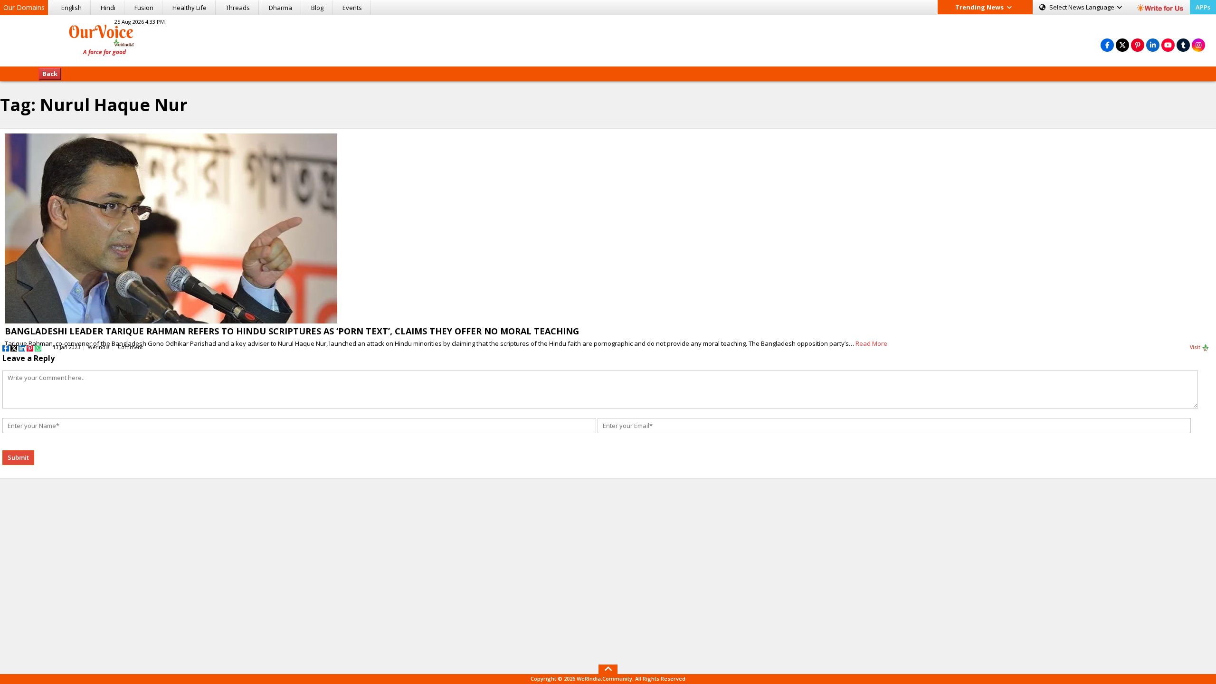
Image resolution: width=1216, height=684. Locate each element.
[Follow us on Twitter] (1122, 44)
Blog (317, 7)
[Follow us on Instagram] (1198, 44)
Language (1082, 7)
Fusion (143, 7)
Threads (238, 7)
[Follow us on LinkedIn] (1152, 44)
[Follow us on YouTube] (1168, 44)
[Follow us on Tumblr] (1183, 44)
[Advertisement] (608, 39)
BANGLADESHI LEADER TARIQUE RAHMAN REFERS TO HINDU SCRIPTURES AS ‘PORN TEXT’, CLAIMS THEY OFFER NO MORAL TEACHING (292, 331)
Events (352, 7)
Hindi (108, 7)
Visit (1196, 347)
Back (49, 73)
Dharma (280, 7)
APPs (1203, 7)
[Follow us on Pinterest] (1137, 44)
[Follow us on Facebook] (1107, 44)
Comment (130, 347)
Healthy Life (189, 7)
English (71, 7)
